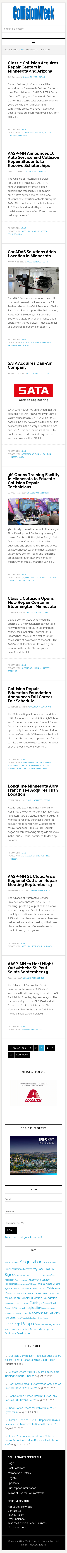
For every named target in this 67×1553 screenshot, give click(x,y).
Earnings (36, 1303)
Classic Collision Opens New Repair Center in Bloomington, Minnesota (32, 602)
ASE (44, 1275)
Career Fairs (28, 762)
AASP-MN (26, 231)
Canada (10, 1293)
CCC (6, 1298)
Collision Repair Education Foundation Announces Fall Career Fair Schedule (30, 694)
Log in (42, 1544)
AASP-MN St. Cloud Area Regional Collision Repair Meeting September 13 (32, 880)
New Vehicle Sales (25, 1318)
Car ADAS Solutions (31, 343)
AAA (6, 1263)
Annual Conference (34, 1275)
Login (11, 1463)
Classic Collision (30, 668)
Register (12, 1478)
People (28, 1323)
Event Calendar (16, 1519)
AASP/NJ (14, 1262)
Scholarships (15, 234)
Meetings (35, 946)
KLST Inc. (45, 856)
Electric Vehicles (50, 1303)
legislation (34, 1308)
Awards (41, 1283)
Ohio (38, 769)
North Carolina (27, 769)
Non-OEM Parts (40, 1318)
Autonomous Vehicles (27, 1284)
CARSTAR (54, 1293)
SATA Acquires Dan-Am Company (30, 365)
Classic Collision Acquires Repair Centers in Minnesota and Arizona (33, 67)
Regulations (54, 1324)
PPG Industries (42, 1324)
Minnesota (23, 136)
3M (23, 578)
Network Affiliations (18, 346)
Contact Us (14, 1510)
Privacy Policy (16, 1514)
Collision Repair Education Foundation (33, 1297)
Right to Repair (11, 1330)
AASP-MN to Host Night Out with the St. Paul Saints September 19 (30, 968)
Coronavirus (9, 1303)
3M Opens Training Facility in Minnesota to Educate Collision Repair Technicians (33, 480)
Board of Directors (23, 1288)
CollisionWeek (34, 13)
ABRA (24, 856)
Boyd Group (39, 1288)
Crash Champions (22, 1303)
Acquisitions (28, 133)
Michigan (44, 765)
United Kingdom (45, 1329)
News (23, 129)
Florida (35, 765)
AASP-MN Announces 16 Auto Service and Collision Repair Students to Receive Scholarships (33, 159)
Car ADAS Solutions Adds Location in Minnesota (32, 253)
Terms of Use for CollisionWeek (26, 1493)
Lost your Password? (30, 1237)
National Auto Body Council (16, 1313)
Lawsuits (22, 1308)
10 (11, 1054)
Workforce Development (18, 1333)
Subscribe (10, 1237)
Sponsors (13, 1483)
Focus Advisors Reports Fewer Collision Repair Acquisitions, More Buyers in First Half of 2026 (32, 1440)
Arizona (39, 133)
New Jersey (10, 1318)
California (53, 1288)
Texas (44, 769)
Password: (11, 1211)
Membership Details (19, 1473)
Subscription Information (22, 1488)
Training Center (25, 581)
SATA (21, 457)
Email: (8, 1199)
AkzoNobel (21, 1275)
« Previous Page (18, 1048)
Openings (41, 578)
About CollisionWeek (20, 1506)
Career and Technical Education (32, 1293)
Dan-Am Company (43, 454)
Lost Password (16, 1468)
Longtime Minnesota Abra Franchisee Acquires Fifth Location (33, 790)
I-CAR (33, 231)
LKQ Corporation (48, 1308)
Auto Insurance (21, 1280)
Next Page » (22, 1054)
